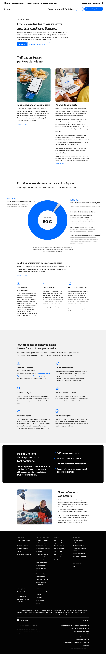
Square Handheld (59, 540)
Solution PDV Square (42, 540)
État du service (77, 563)
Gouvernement (84, 636)
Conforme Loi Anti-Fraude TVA (80, 648)
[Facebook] (85, 620)
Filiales (38, 603)
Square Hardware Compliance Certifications (76, 642)
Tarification (76, 543)
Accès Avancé (40, 559)
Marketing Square (41, 568)
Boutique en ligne (41, 543)
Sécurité (86, 634)
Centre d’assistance (79, 545)
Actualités (39, 597)
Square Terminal (59, 548)
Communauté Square (79, 553)
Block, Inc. (86, 645)
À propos (38, 594)
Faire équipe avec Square (43, 591)
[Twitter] (83, 620)
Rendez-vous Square (42, 554)
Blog (74, 566)
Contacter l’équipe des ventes (38, 44)
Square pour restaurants (43, 548)
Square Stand (58, 551)
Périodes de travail (41, 562)
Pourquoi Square (78, 540)
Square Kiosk (58, 554)
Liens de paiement (41, 545)
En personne (20, 543)
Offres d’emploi (40, 600)
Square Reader (58, 543)
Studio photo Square (42, 579)
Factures (19, 551)
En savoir (21, 124)
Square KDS (39, 551)
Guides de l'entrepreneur (80, 556)
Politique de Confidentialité (81, 631)
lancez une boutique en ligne (32, 376)
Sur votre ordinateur (23, 545)
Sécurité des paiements (24, 554)
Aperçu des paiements (23, 540)
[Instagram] (88, 620)
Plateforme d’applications (43, 573)
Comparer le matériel (60, 557)
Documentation (21, 596)
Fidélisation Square (41, 571)
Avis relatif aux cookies (82, 639)
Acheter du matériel (60, 559)
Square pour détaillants (42, 557)
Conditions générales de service (79, 628)
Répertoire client (41, 565)
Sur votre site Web (22, 548)
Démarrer (22, 44)
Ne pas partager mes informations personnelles (75, 625)
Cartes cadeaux (40, 576)
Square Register (59, 545)
